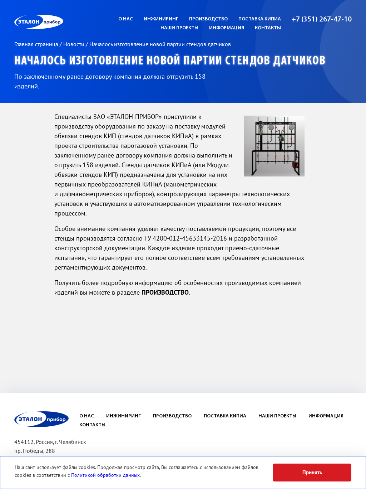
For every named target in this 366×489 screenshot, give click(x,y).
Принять (312, 472)
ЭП (56, 22)
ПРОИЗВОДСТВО (165, 292)
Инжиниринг (161, 19)
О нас (125, 19)
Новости (74, 44)
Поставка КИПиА (259, 19)
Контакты (268, 28)
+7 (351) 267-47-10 (322, 19)
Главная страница (37, 44)
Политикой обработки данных (105, 475)
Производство (208, 19)
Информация (325, 416)
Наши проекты (179, 28)
